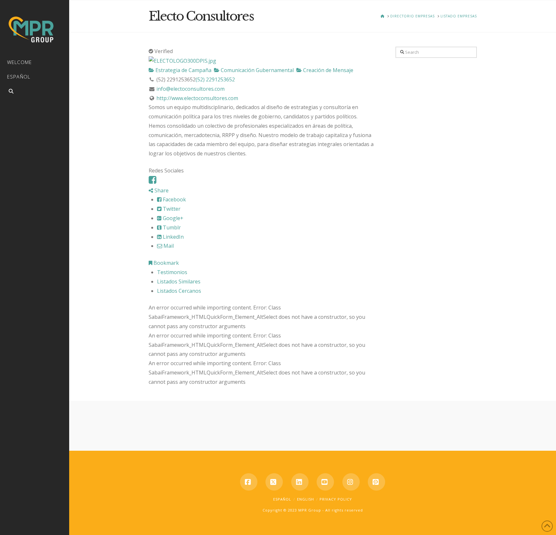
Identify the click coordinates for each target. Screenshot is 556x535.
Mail (168, 245)
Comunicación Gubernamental (256, 70)
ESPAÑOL (282, 499)
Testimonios (172, 272)
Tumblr (171, 227)
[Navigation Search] (34, 92)
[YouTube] (325, 482)
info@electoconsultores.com (190, 88)
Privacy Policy (336, 499)
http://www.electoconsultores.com (197, 98)
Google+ (172, 218)
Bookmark (165, 262)
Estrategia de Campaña (182, 70)
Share (161, 190)
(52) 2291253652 (215, 79)
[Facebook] (152, 181)
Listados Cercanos (179, 290)
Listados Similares (178, 281)
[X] (274, 482)
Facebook (174, 199)
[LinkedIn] (300, 482)
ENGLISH (305, 499)
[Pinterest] (376, 482)
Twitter (171, 208)
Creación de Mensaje (327, 70)
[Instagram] (351, 482)
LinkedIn (173, 236)
